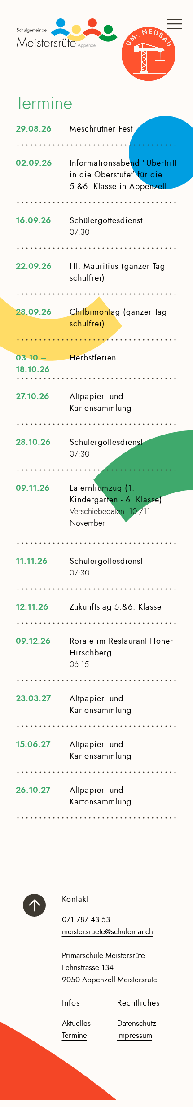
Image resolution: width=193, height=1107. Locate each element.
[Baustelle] (148, 54)
